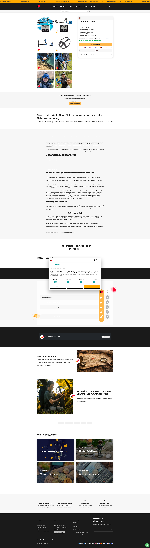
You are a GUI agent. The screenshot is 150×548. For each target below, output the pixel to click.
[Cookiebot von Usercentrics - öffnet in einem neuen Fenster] (95, 260)
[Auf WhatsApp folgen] (49, 539)
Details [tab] (75, 264)
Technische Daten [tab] (75, 136)
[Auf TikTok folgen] (46, 539)
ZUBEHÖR (78, 6)
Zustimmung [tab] (57, 264)
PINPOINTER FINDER (41, 525)
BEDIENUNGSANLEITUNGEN (43, 531)
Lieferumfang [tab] (63, 136)
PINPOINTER (71, 6)
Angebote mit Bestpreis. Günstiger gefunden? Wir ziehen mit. (73, 1)
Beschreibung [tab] (51, 136)
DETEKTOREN (62, 6)
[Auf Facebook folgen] (37, 539)
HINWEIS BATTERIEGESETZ (60, 523)
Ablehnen (58, 286)
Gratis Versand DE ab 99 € (28, 1)
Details (107, 38)
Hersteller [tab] (98, 136)
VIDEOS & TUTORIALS (41, 527)
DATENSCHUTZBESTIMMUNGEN (60, 527)
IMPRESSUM (56, 529)
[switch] (68, 282)
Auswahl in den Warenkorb (75, 103)
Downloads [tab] (86, 136)
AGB (55, 520)
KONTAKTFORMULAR (41, 520)
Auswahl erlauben (75, 286)
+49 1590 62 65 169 (76, 529)
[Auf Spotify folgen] (52, 539)
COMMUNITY (93, 6)
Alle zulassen (92, 286)
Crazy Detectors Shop (52, 336)
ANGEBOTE (55, 6)
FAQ (37, 529)
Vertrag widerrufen (59, 532)
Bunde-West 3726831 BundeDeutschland (76, 522)
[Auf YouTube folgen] (43, 539)
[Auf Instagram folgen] (40, 539)
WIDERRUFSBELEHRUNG (59, 525)
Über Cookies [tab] (92, 264)
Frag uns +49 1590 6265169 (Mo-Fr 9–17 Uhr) (47, 1)
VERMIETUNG (39, 534)
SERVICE (86, 6)
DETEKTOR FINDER (41, 523)
